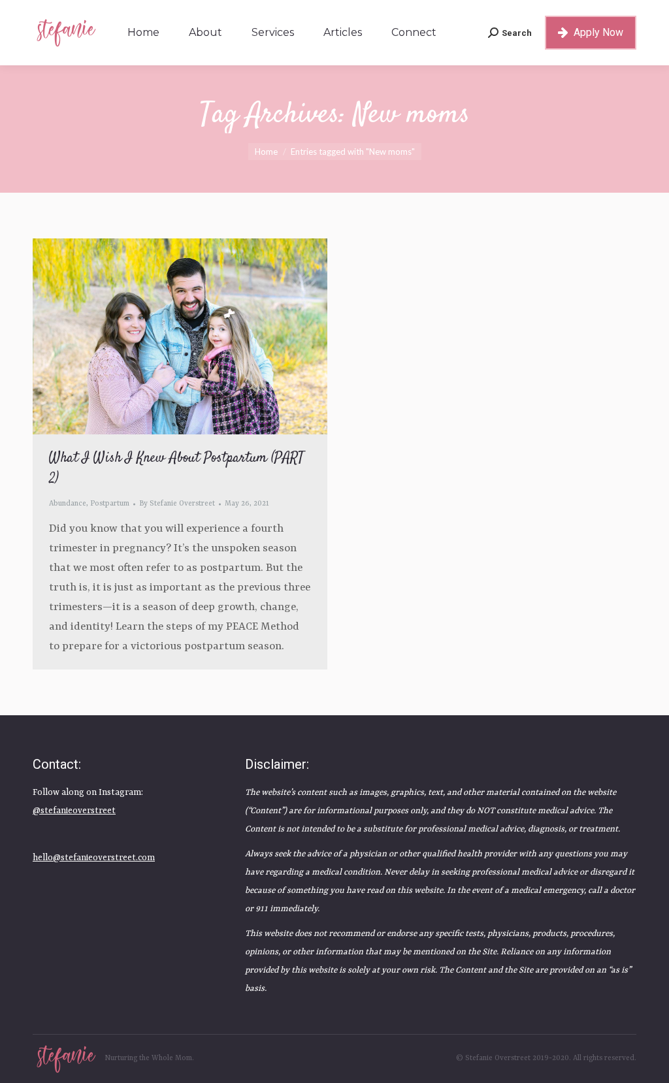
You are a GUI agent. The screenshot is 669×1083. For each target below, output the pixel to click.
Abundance (67, 504)
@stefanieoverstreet (74, 811)
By (177, 504)
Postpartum (109, 504)
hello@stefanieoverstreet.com (94, 858)
